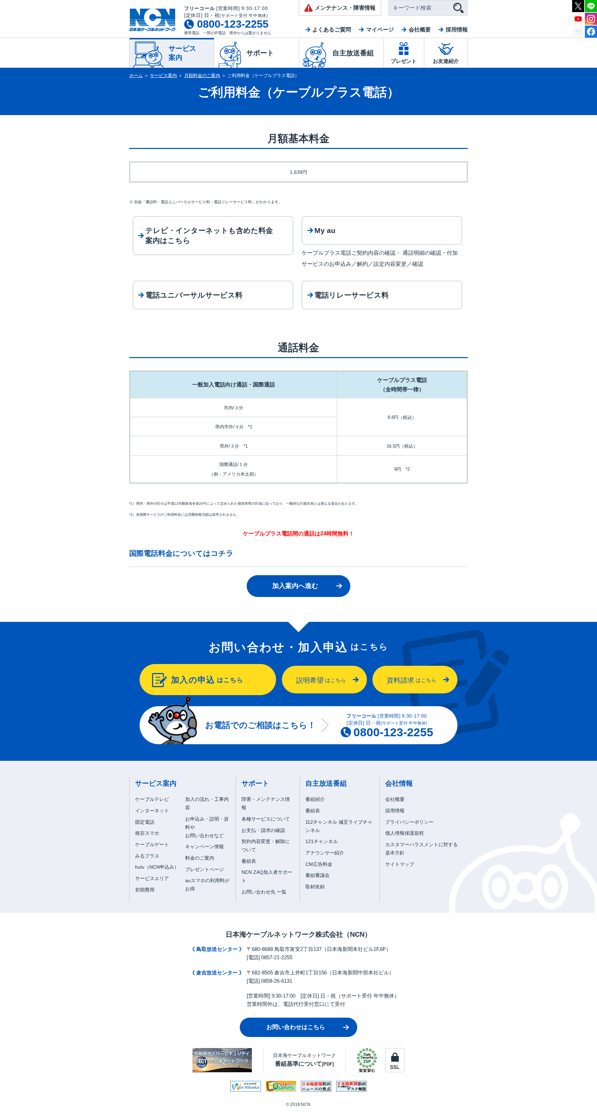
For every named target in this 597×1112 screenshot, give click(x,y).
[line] (591, 5)
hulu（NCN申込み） (157, 867)
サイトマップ (399, 864)
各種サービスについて (265, 819)
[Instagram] (591, 18)
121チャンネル (321, 841)
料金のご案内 (199, 858)
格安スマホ (147, 833)
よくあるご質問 (331, 29)
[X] (578, 5)
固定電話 (144, 822)
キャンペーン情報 (204, 846)
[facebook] (591, 31)
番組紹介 (315, 799)
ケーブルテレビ (152, 799)
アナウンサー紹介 (324, 853)
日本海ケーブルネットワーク (304, 1060)
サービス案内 (163, 75)
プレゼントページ (204, 869)
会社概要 (420, 29)
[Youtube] (578, 18)
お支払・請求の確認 (263, 830)
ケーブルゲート (152, 844)
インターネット (152, 810)
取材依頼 (315, 886)
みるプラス (147, 856)
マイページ (380, 29)
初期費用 (144, 890)
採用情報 (457, 29)
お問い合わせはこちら (295, 1027)
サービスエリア (152, 878)
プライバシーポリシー (409, 822)
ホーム (136, 75)
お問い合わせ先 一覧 (263, 892)
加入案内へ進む (295, 585)
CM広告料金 (318, 864)
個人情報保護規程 (404, 833)
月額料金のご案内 (202, 75)
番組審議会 (317, 875)
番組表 (248, 861)
